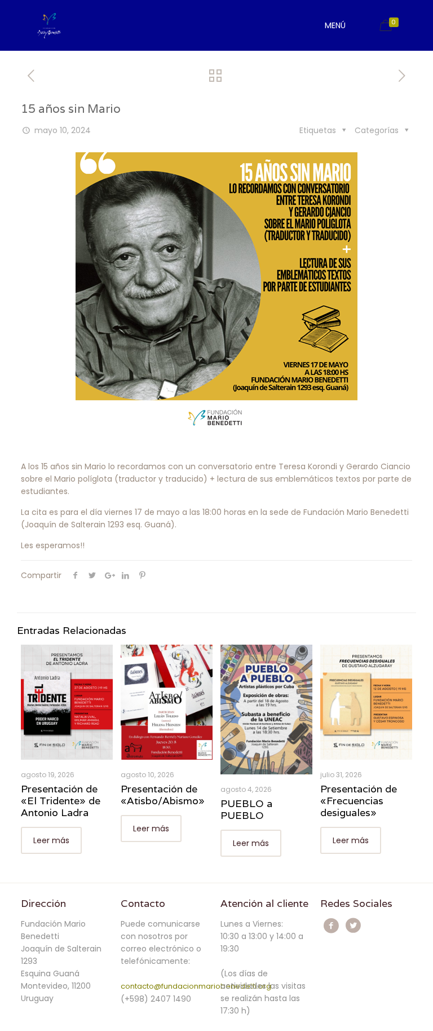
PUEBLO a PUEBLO (246, 809)
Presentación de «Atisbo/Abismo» (163, 794)
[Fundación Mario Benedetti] (48, 25)
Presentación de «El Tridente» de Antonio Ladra (60, 800)
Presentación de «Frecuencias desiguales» (358, 800)
